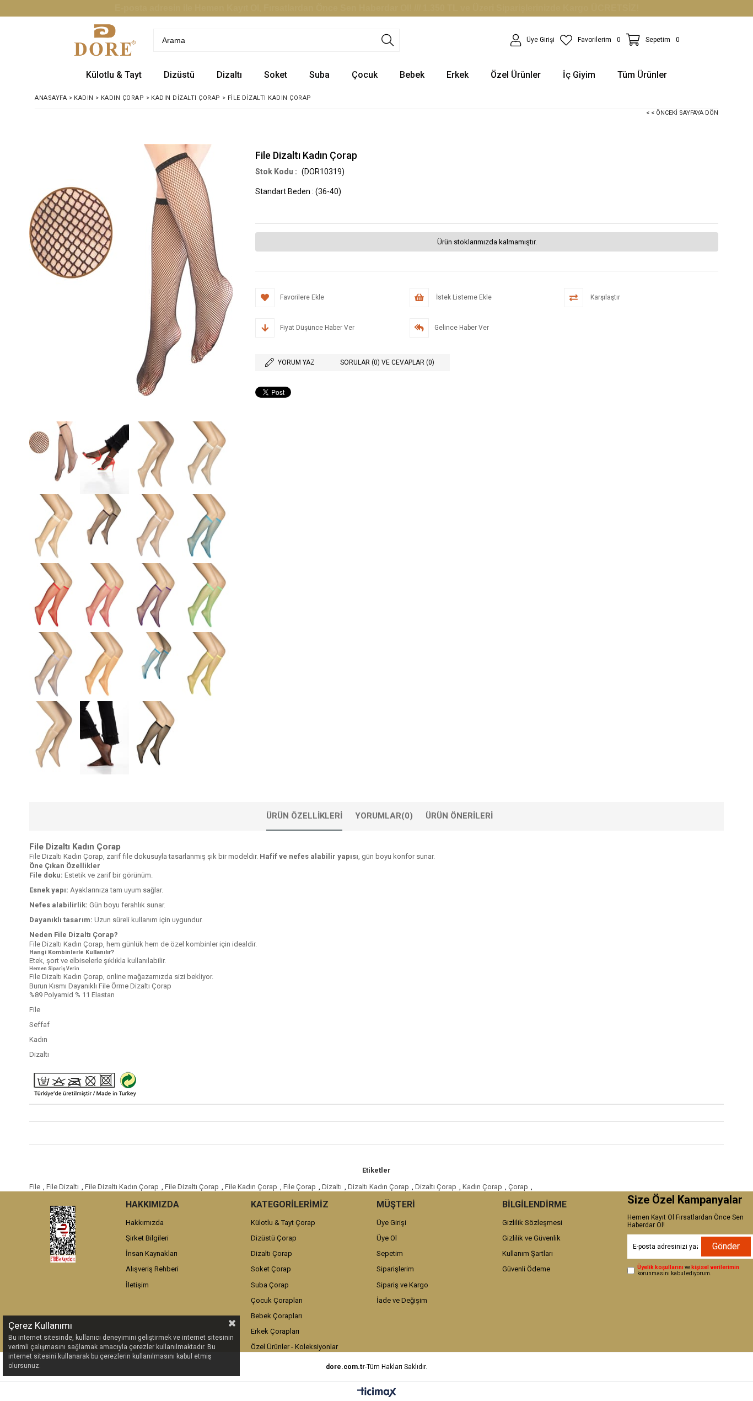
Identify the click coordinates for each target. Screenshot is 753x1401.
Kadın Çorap (482, 1187)
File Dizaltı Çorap (192, 1187)
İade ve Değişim (401, 1300)
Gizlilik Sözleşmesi (532, 1222)
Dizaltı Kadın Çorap (378, 1187)
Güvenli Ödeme (526, 1269)
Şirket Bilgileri (147, 1238)
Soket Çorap (271, 1269)
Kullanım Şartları (527, 1253)
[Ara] (387, 40)
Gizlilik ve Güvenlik (531, 1238)
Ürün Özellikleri (304, 816)
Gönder (726, 1246)
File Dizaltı (62, 1187)
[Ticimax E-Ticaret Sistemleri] (376, 1392)
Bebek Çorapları (276, 1316)
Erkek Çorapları (275, 1331)
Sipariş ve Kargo (402, 1285)
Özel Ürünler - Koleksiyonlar (294, 1347)
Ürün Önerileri (459, 816)
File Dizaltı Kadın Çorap (122, 1187)
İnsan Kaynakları (152, 1253)
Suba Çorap (270, 1285)
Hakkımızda (145, 1222)
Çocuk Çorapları (277, 1300)
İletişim (137, 1285)
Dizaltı (332, 1187)
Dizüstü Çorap (274, 1238)
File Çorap (299, 1187)
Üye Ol (386, 1238)
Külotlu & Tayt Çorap (283, 1222)
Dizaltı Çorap (435, 1187)
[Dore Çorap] (105, 40)
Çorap (518, 1187)
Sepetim (389, 1253)
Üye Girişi (391, 1222)
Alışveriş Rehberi (152, 1269)
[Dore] (63, 1234)
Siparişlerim (395, 1269)
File (34, 1187)
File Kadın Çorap (251, 1187)
